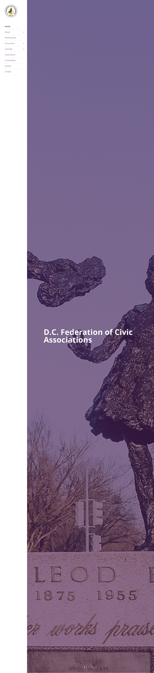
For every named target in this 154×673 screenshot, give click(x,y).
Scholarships (10, 60)
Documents (10, 44)
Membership (10, 38)
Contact (8, 72)
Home (7, 27)
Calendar (9, 49)
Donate (8, 66)
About (7, 32)
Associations (10, 55)
